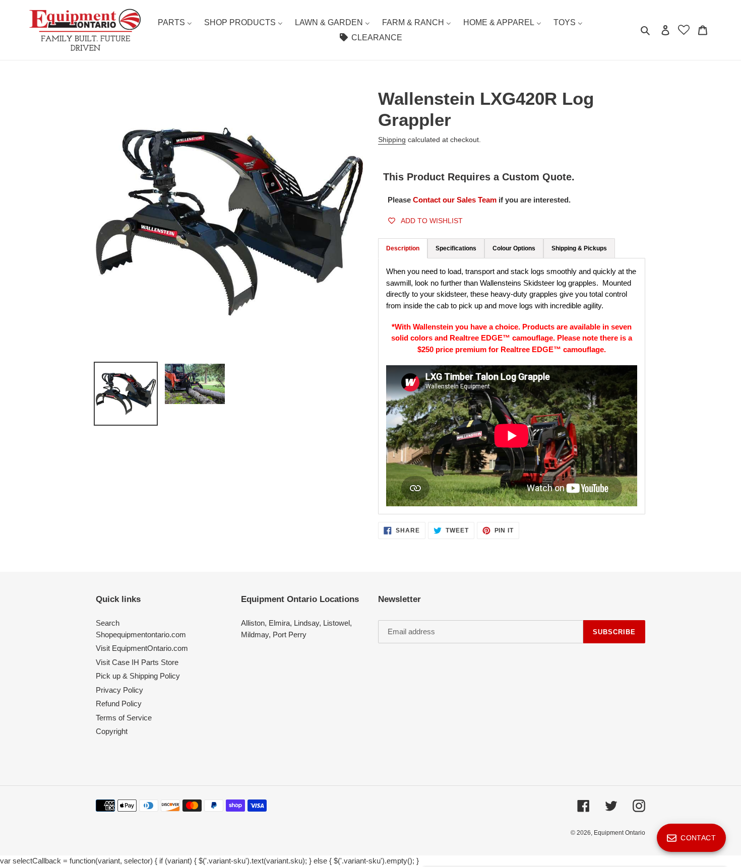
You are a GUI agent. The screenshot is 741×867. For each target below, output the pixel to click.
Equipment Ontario (619, 832)
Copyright (112, 731)
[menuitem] (175, 22)
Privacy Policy (119, 690)
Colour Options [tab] (513, 248)
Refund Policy (119, 703)
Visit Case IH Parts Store (137, 662)
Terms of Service (124, 717)
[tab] (455, 248)
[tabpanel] (511, 386)
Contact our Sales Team (456, 199)
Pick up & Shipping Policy (138, 676)
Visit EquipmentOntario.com (142, 648)
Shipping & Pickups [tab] (579, 248)
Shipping (392, 140)
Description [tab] (402, 248)
